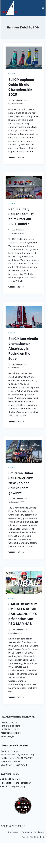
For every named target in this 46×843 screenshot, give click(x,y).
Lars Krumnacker (18, 100)
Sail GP (11, 74)
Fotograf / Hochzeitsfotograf (16, 783)
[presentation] (24, 57)
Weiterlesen (16, 157)
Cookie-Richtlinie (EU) (33, 837)
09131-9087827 (25, 758)
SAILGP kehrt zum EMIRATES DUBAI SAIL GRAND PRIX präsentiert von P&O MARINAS (22, 614)
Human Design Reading (13, 786)
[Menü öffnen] (43, 8)
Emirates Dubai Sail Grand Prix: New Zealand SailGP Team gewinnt (20, 483)
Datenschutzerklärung (33, 832)
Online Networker (11, 779)
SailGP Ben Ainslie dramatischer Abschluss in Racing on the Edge (23, 348)
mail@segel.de (8, 758)
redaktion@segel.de (11, 733)
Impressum (13, 832)
